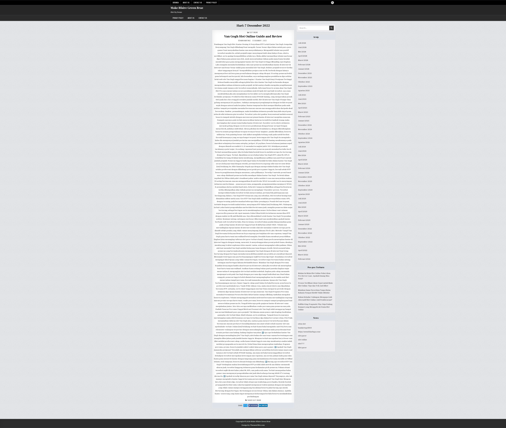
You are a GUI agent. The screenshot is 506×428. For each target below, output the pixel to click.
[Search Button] (332, 2)
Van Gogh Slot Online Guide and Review (253, 36)
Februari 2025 (304, 117)
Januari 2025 (303, 121)
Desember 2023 (305, 177)
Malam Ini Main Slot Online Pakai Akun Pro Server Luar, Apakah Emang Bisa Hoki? (314, 276)
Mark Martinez (245, 40)
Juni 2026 (302, 47)
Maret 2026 (303, 60)
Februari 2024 (304, 168)
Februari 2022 (304, 259)
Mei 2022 (302, 246)
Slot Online (253, 32)
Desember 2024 (305, 125)
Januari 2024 (303, 173)
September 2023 (305, 190)
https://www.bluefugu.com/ (309, 332)
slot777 (301, 344)
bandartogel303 (305, 328)
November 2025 (305, 78)
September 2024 (305, 138)
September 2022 (305, 242)
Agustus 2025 (304, 91)
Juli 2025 (302, 95)
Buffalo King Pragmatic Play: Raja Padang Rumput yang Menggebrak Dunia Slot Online (315, 307)
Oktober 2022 (304, 237)
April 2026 (302, 56)
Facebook (254, 405)
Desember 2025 (305, 73)
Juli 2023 (302, 199)
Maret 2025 (303, 112)
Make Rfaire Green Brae (187, 8)
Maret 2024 (303, 164)
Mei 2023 (302, 207)
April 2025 (302, 108)
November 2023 (305, 181)
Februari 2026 (304, 65)
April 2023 (302, 211)
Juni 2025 (302, 99)
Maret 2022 (303, 255)
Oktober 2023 (304, 186)
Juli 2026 (302, 43)
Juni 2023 (302, 203)
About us (186, 2)
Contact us (198, 2)
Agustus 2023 (304, 194)
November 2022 (305, 233)
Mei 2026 (302, 52)
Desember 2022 (305, 229)
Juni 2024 (302, 151)
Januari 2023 (303, 224)
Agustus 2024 (304, 142)
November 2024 (305, 129)
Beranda (176, 2)
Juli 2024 (302, 147)
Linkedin (264, 405)
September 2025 (305, 86)
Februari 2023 (304, 220)
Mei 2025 (302, 103)
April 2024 (302, 160)
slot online (302, 340)
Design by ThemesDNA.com (253, 425)
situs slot (302, 324)
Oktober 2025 (304, 82)
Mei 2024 (302, 155)
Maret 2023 (303, 216)
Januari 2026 (303, 69)
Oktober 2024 (304, 134)
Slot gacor (302, 348)
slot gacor (302, 336)
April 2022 (302, 250)
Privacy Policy (211, 2)
